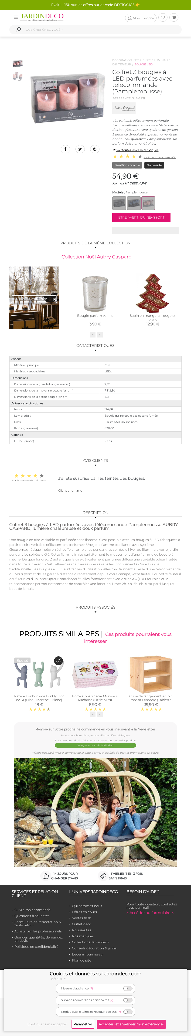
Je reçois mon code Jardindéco (95, 745)
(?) (91, 988)
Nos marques (83, 936)
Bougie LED (143, 64)
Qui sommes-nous (87, 906)
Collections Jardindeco (90, 942)
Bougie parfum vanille (95, 316)
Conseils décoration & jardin (94, 948)
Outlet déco (81, 924)
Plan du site (81, 960)
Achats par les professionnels (38, 931)
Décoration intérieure (131, 60)
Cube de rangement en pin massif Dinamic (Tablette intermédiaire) (151, 700)
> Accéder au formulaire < (150, 913)
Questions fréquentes (31, 916)
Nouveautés (81, 930)
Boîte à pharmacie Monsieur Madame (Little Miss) (95, 698)
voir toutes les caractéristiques (137, 150)
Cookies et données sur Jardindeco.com (95, 973)
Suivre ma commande (32, 910)
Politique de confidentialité (36, 947)
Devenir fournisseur (88, 954)
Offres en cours (84, 912)
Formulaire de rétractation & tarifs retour (37, 923)
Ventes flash (81, 918)
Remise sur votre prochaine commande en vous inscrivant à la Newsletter (95, 729)
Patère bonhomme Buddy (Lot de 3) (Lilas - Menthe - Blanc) (39, 698)
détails (57, 979)
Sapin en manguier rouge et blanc (153, 317)
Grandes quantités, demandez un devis (38, 939)
